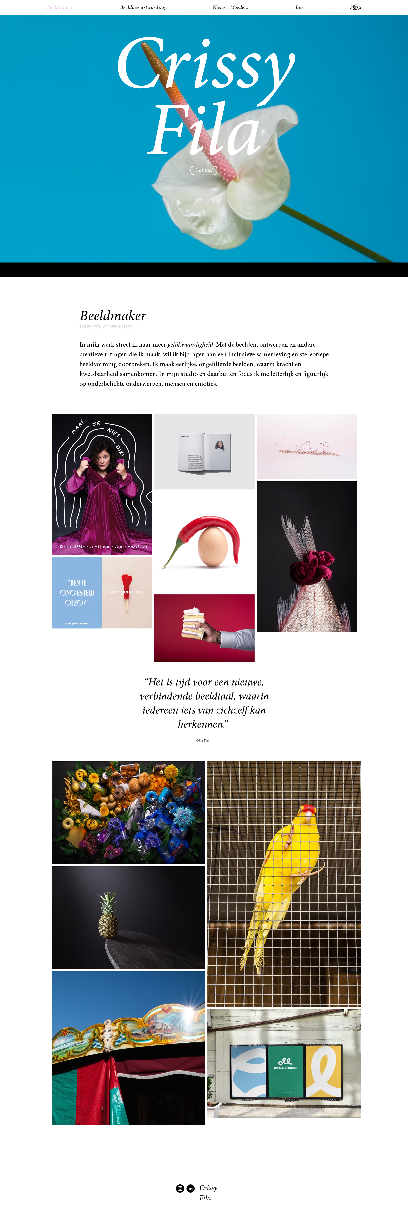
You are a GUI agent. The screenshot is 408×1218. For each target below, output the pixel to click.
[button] (358, 7)
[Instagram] (180, 1188)
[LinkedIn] (190, 1188)
